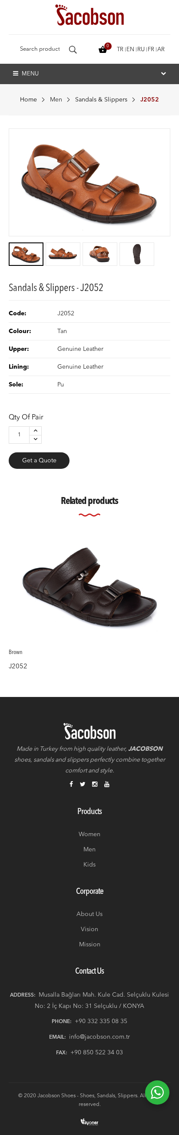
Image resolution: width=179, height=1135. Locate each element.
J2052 (18, 666)
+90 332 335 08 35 (101, 1021)
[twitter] (83, 785)
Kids (89, 865)
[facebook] (71, 785)
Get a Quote (39, 461)
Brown (16, 652)
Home (28, 100)
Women (89, 834)
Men (56, 100)
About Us (89, 914)
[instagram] (95, 785)
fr (151, 49)
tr (120, 49)
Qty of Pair (26, 417)
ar (161, 49)
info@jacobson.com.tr (99, 1037)
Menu (29, 74)
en (130, 49)
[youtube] (107, 785)
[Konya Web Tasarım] (89, 1122)
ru (141, 49)
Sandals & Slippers (101, 100)
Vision (89, 929)
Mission (89, 945)
